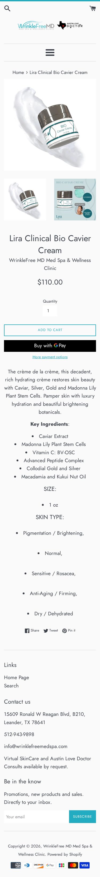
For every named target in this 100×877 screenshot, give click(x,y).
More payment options (50, 357)
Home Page (16, 677)
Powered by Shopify (64, 854)
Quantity (50, 301)
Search (11, 685)
